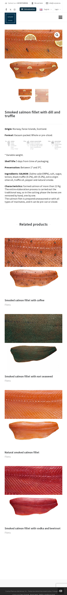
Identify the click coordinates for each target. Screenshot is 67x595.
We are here (38, 3)
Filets (8, 304)
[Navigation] (60, 17)
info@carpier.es (54, 3)
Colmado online (29, 9)
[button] (57, 35)
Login (57, 9)
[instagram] (15, 9)
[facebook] (6, 9)
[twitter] (11, 9)
